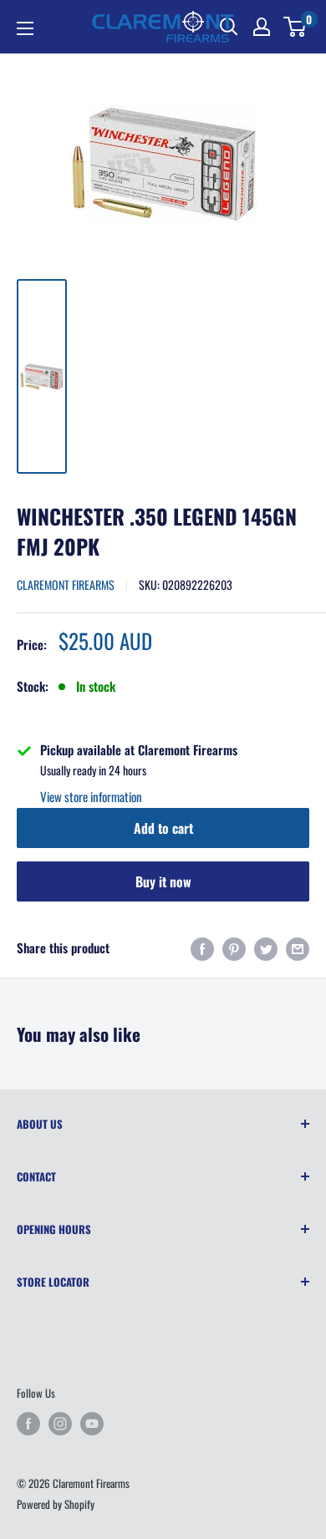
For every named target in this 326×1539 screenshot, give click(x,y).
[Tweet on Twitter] (266, 948)
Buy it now (163, 881)
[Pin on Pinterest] (234, 948)
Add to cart (163, 828)
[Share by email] (297, 948)
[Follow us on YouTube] (92, 1423)
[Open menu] (25, 28)
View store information (91, 796)
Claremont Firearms (66, 584)
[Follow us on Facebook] (28, 1423)
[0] (295, 27)
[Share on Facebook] (202, 948)
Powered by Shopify (55, 1504)
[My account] (261, 27)
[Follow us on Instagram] (60, 1423)
